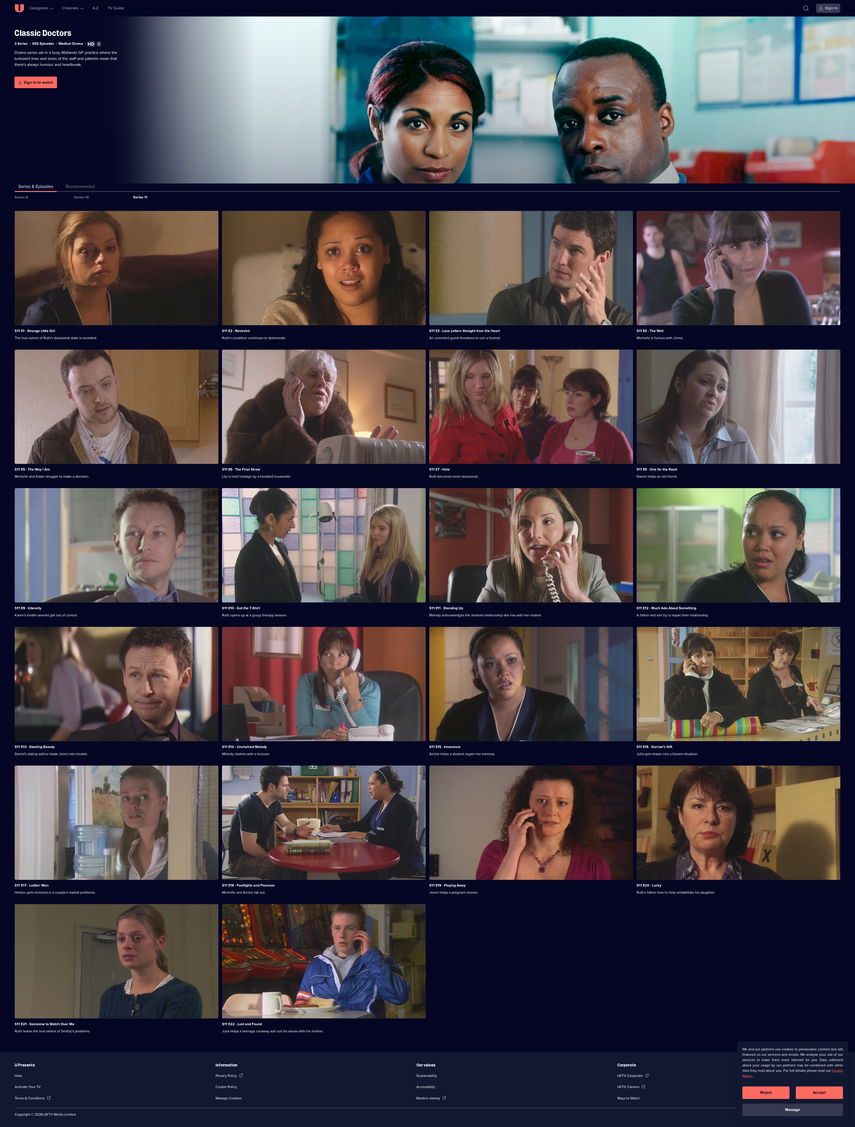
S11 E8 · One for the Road (657, 469)
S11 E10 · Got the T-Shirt (241, 608)
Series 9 (21, 197)
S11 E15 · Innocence (444, 746)
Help (18, 1075)
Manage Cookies (229, 1098)
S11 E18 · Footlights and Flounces (248, 885)
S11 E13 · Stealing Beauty (35, 746)
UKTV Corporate (630, 1075)
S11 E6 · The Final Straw (241, 469)
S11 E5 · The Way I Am (32, 469)
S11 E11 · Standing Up (446, 608)
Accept (819, 1092)
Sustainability (426, 1075)
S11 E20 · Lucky (649, 885)
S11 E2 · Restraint (236, 330)
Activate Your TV (28, 1086)
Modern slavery (428, 1098)
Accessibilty (425, 1086)
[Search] (806, 8)
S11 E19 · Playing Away (447, 885)
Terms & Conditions (30, 1098)
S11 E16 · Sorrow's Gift (654, 746)
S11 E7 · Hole (439, 469)
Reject (766, 1092)
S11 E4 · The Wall (650, 330)
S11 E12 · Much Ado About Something (666, 608)
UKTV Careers (628, 1086)
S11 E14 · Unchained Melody (244, 746)
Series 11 (140, 197)
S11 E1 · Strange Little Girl (35, 330)
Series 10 (81, 197)
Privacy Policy (226, 1075)
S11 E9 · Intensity (28, 608)
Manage (792, 1110)
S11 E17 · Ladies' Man (32, 885)
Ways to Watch (628, 1098)
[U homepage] (19, 8)
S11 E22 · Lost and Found (242, 1024)
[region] (792, 1082)
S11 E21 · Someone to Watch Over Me (44, 1024)
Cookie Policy (226, 1086)
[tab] (80, 187)
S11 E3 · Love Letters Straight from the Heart (464, 330)
